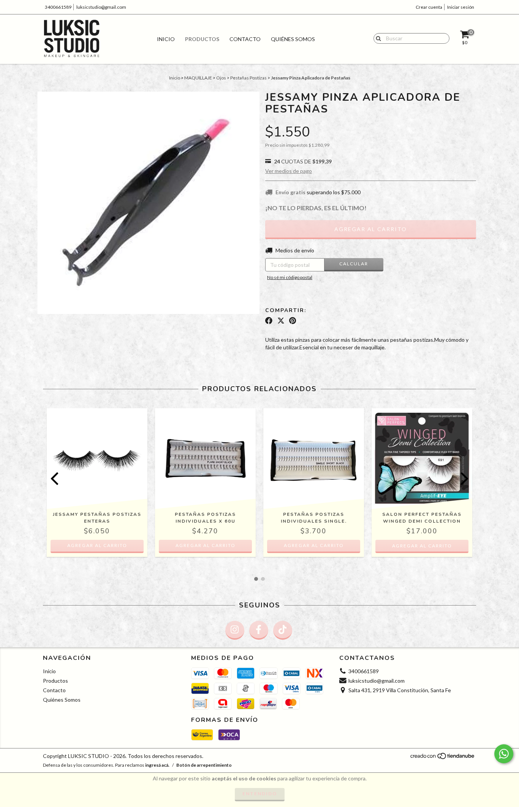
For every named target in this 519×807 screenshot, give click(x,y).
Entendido (259, 793)
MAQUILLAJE (198, 78)
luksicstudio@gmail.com (101, 7)
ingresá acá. (157, 765)
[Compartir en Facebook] (268, 321)
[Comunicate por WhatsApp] (503, 753)
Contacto (245, 39)
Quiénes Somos (293, 39)
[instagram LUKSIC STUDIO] (234, 630)
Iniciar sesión (460, 7)
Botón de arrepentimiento (204, 765)
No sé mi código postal (289, 277)
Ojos (221, 78)
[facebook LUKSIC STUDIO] (258, 630)
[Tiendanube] (443, 758)
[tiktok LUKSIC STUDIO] (282, 630)
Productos (202, 39)
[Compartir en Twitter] (281, 321)
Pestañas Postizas (248, 78)
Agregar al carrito (97, 545)
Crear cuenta (429, 7)
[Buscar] (376, 38)
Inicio (166, 39)
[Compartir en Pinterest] (292, 321)
